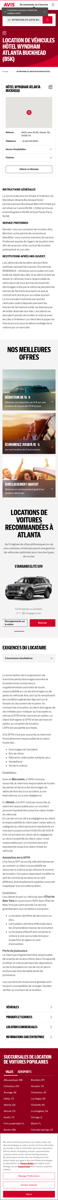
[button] (29, 112)
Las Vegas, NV (38, 1098)
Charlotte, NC (38, 1104)
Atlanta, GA (10, 1104)
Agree (29, 1194)
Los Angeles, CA (39, 1111)
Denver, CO (9, 1111)
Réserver (42, 623)
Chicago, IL (37, 1117)
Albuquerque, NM (13, 1080)
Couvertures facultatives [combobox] (19, 658)
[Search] (47, 20)
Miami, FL (36, 1123)
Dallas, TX (9, 1098)
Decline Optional (29, 1185)
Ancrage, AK (10, 1092)
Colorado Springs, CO (42, 1129)
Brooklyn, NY (38, 1080)
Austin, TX (9, 1117)
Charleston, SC (39, 1092)
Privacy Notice (27, 1163)
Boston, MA (10, 1129)
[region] (29, 1166)
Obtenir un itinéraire (29, 169)
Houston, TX (37, 1086)
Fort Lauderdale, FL (14, 1123)
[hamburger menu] (53, 4)
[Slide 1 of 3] (19, 631)
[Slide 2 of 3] (29, 631)
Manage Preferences (29, 1176)
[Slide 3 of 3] (39, 631)
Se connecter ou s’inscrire (34, 4)
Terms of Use (24, 1166)
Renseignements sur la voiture (15, 623)
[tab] (11, 1072)
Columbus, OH (11, 1086)
